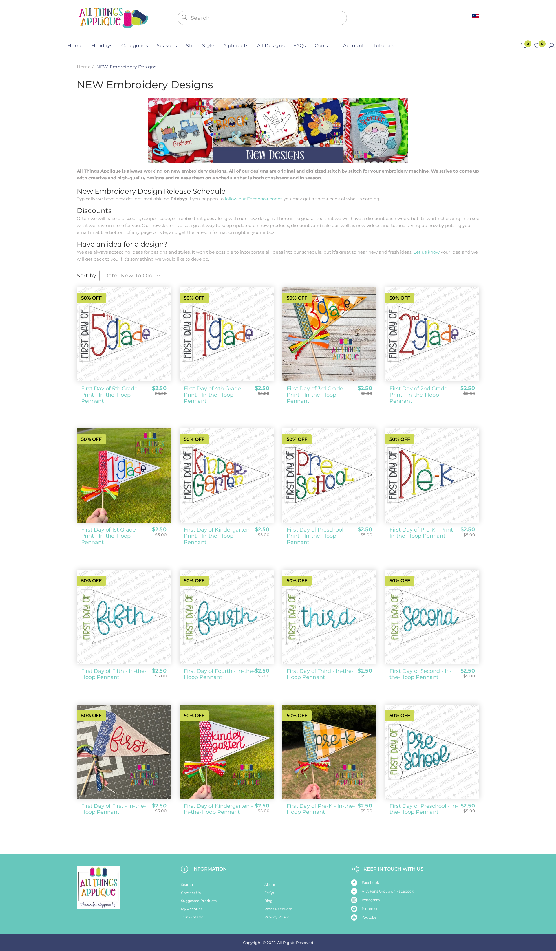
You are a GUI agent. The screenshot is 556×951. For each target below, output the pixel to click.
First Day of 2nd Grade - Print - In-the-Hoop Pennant (420, 394)
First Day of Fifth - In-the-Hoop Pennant (114, 674)
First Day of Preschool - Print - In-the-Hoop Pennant (317, 536)
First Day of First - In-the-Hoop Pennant (113, 809)
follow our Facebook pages (253, 198)
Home (84, 66)
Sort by (86, 275)
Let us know (427, 252)
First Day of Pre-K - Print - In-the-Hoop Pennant (422, 533)
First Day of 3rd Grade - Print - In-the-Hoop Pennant (317, 394)
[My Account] (552, 45)
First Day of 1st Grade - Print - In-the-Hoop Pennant (110, 536)
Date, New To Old (128, 275)
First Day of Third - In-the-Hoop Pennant (320, 674)
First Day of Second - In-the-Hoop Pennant (420, 674)
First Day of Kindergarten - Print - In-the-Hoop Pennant (218, 536)
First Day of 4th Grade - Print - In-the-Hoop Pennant (214, 394)
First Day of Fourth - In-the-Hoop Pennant (219, 674)
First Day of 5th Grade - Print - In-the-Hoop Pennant (111, 394)
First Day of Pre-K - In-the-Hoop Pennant (321, 809)
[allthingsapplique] (113, 17)
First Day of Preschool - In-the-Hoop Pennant (423, 809)
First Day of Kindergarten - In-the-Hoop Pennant (218, 809)
